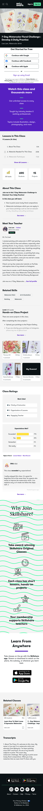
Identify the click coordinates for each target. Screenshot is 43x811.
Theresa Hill (6, 355)
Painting (7, 299)
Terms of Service (30, 79)
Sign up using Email (21, 75)
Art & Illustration (25, 295)
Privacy (27, 794)
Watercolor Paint (9, 295)
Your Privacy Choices (20, 801)
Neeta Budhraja (8, 377)
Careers (15, 794)
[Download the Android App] (29, 780)
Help (21, 794)
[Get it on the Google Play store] (21, 680)
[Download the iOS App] (14, 780)
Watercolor (18, 299)
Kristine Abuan (27, 355)
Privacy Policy (8, 80)
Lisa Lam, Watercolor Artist (12, 44)
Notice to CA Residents (21, 803)
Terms (34, 794)
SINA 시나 (13, 464)
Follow (18, 227)
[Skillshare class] (14, 710)
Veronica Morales (28, 377)
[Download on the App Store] (21, 673)
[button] (3, 4)
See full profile (31, 281)
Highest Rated (7, 455)
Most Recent (26, 455)
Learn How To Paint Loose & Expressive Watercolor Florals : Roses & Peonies (13, 723)
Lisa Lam (15, 227)
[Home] (20, 4)
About (9, 794)
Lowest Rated (17, 455)
